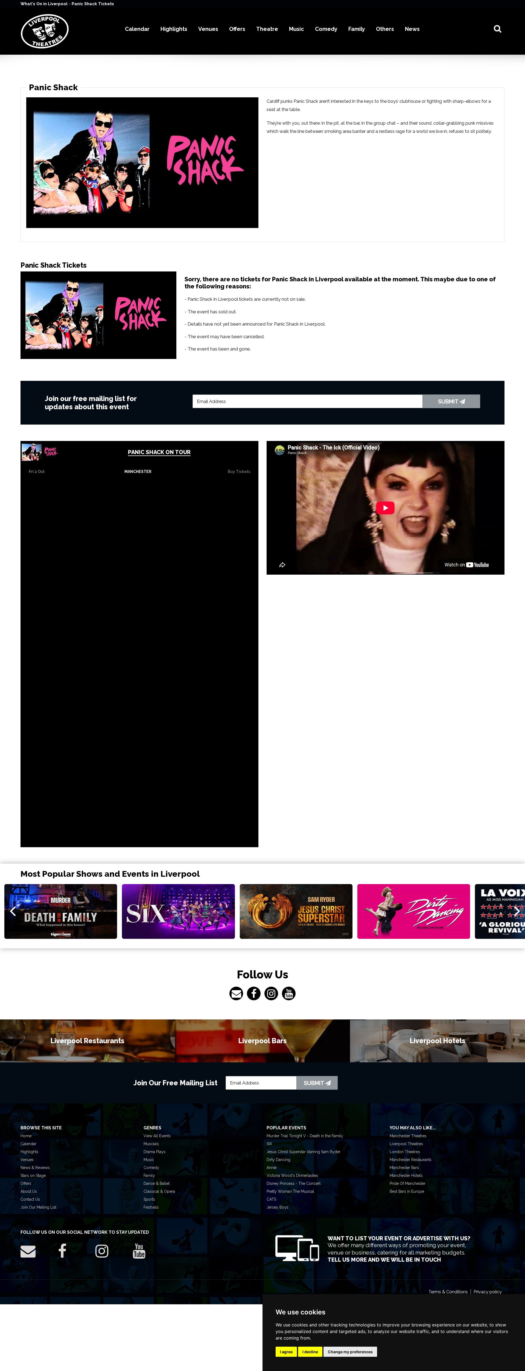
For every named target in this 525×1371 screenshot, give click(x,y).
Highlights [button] (174, 29)
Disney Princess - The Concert (293, 1183)
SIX (269, 1144)
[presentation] (12, 911)
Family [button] (356, 29)
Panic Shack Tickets (93, 3)
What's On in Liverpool (45, 3)
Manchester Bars (404, 1167)
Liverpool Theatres (406, 1144)
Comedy (151, 1167)
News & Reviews (35, 1167)
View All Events (157, 1136)
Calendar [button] (137, 29)
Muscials (151, 1144)
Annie (271, 1167)
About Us (29, 1191)
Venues (27, 1159)
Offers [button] (237, 29)
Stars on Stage (33, 1175)
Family (149, 1175)
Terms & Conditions (448, 1291)
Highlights (29, 1152)
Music (149, 1159)
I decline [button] (310, 1351)
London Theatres (405, 1152)
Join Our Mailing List (38, 1207)
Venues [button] (208, 29)
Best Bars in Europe (407, 1191)
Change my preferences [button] (350, 1351)
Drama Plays (154, 1152)
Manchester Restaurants (410, 1159)
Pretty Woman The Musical (290, 1191)
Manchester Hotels (406, 1175)
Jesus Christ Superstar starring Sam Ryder (303, 1152)
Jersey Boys (277, 1207)
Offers (26, 1183)
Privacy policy (488, 1291)
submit (449, 401)
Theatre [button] (267, 29)
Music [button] (296, 29)
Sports (149, 1199)
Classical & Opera (159, 1191)
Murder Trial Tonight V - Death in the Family (305, 1136)
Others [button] (385, 29)
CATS (271, 1199)
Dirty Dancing (278, 1159)
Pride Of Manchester (407, 1183)
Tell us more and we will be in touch (384, 1259)
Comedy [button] (326, 29)
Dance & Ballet (157, 1183)
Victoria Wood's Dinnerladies (292, 1175)
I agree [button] (286, 1351)
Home (26, 1136)
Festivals (151, 1207)
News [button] (412, 29)
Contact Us (30, 1199)
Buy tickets (239, 471)
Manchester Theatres (408, 1136)
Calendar (28, 1144)
